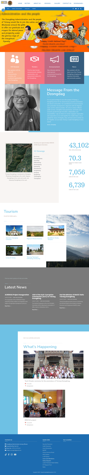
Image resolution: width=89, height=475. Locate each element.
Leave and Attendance (49, 458)
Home (20, 3)
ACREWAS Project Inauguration (17, 295)
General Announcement (17, 8)
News (8, 8)
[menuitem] (27, 3)
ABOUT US (37, 3)
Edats (44, 467)
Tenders (34, 8)
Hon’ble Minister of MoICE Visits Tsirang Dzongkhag (72, 296)
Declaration (49, 448)
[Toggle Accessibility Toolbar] (3, 10)
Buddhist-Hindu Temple (53, 238)
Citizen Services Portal (48, 452)
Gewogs (47, 3)
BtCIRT (44, 450)
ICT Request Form (47, 465)
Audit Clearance (47, 446)
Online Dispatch (47, 461)
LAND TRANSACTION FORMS (50, 463)
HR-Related (27, 8)
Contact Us (67, 3)
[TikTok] (78, 8)
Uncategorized (19, 297)
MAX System (46, 454)
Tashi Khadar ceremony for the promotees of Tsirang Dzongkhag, (47, 381)
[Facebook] (73, 8)
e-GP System (46, 456)
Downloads (78, 3)
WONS (54, 472)
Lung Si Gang (10, 258)
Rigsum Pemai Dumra (34, 239)
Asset (44, 448)
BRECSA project (30, 420)
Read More (11, 306)
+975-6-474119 (15, 448)
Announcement (54, 67)
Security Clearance (47, 444)
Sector (27, 3)
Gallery (57, 3)
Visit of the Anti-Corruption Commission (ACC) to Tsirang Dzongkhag (43, 297)
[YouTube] (76, 8)
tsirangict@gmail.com (15, 450)
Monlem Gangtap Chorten (12, 238)
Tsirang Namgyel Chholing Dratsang (33, 258)
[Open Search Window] (81, 8)
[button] (2, 31)
